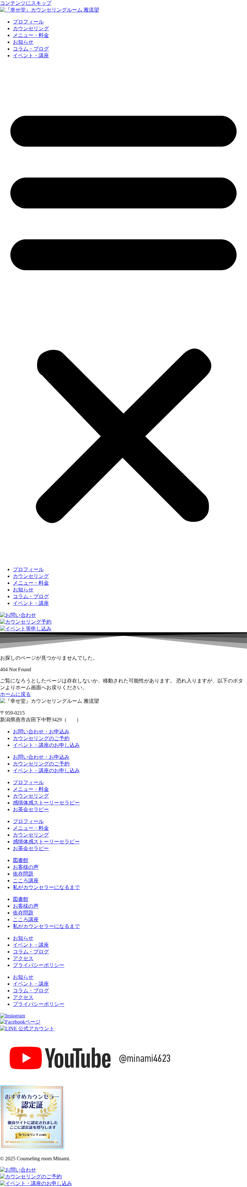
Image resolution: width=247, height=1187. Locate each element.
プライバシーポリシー (38, 965)
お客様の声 (26, 867)
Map (71, 719)
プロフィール (28, 21)
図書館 (20, 860)
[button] (123, 312)
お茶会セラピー (31, 809)
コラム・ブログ (31, 48)
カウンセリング (31, 28)
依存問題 (23, 873)
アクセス (23, 958)
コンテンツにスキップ (25, 3)
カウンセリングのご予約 (41, 738)
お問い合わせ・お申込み (41, 731)
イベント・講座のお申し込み (46, 745)
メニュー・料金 (31, 35)
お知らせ (23, 42)
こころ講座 (26, 880)
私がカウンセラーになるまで (46, 887)
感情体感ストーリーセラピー (46, 802)
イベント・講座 (31, 55)
